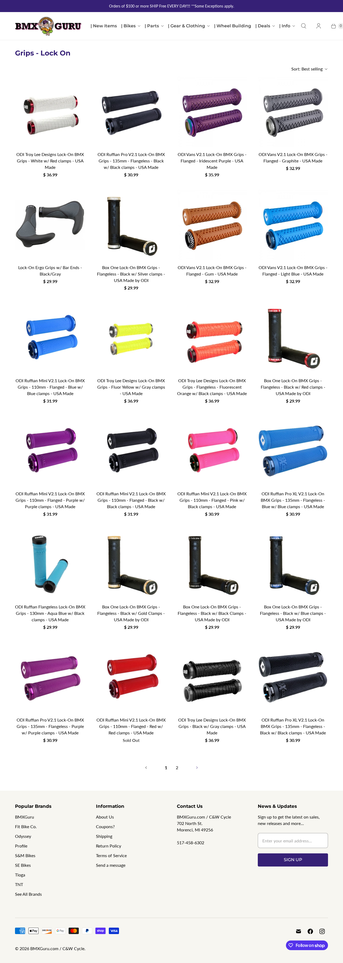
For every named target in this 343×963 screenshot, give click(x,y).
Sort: (307, 68)
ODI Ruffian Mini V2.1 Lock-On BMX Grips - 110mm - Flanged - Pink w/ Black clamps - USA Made (212, 500)
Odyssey (23, 836)
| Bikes (128, 25)
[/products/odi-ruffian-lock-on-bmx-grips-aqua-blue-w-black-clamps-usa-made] (50, 564)
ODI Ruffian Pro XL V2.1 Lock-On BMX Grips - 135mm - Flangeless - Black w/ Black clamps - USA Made (293, 726)
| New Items (104, 25)
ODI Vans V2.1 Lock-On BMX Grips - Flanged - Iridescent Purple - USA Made (212, 161)
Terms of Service (111, 855)
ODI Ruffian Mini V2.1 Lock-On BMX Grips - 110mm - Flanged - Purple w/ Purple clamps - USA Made (50, 500)
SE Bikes (23, 865)
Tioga (20, 874)
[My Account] (318, 26)
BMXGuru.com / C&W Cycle (57, 948)
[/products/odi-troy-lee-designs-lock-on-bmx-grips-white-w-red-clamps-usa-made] (50, 112)
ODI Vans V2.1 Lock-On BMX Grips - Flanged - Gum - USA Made (212, 270)
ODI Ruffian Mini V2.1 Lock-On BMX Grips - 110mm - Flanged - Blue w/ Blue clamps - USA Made (50, 387)
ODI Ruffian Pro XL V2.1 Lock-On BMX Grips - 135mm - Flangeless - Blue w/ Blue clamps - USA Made (293, 500)
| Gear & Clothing (186, 25)
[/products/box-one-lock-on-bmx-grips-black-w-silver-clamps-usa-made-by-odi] (131, 225)
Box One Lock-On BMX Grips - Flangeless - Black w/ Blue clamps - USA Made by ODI (293, 613)
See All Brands (28, 894)
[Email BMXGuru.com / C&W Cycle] (298, 931)
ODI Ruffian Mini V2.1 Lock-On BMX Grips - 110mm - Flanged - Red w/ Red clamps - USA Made (131, 726)
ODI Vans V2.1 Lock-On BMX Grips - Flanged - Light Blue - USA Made (293, 270)
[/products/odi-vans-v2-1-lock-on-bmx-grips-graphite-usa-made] (293, 112)
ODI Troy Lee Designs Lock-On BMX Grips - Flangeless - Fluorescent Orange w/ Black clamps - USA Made (212, 387)
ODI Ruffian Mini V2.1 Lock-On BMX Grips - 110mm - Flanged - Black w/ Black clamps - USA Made (131, 500)
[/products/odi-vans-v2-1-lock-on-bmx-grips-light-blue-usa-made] (293, 225)
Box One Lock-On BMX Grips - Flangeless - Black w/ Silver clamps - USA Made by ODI (131, 274)
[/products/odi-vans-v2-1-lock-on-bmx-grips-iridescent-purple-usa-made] (212, 112)
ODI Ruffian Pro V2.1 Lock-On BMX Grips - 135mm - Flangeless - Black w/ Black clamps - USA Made (131, 161)
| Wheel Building (232, 25)
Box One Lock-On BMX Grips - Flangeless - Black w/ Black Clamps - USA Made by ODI (212, 613)
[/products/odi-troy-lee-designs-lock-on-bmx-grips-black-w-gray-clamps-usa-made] (212, 677)
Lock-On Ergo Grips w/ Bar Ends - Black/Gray (50, 270)
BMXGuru (24, 816)
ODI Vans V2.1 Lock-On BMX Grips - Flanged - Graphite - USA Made (293, 157)
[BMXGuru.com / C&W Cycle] (48, 26)
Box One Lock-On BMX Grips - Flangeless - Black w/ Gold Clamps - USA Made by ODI (131, 613)
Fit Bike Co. (26, 826)
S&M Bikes (25, 855)
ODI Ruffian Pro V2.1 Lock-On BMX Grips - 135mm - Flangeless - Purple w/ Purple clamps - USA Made (50, 726)
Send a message (110, 865)
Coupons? (105, 826)
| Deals (262, 25)
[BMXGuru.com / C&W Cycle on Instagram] (322, 931)
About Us (105, 816)
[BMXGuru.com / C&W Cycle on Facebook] (310, 931)
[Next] (197, 768)
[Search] (303, 26)
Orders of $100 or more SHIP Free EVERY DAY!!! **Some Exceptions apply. (171, 6)
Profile (21, 845)
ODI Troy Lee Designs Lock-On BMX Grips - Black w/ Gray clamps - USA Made (212, 726)
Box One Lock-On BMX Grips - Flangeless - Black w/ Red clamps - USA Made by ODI (293, 387)
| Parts (152, 25)
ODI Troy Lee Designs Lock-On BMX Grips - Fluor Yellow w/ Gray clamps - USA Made (131, 387)
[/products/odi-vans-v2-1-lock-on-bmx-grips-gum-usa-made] (212, 225)
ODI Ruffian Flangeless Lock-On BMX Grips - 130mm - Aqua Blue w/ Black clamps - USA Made (50, 613)
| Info (284, 25)
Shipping (104, 836)
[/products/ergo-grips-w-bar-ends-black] (50, 225)
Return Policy (108, 845)
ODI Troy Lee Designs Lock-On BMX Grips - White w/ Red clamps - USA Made (50, 161)
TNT (19, 884)
